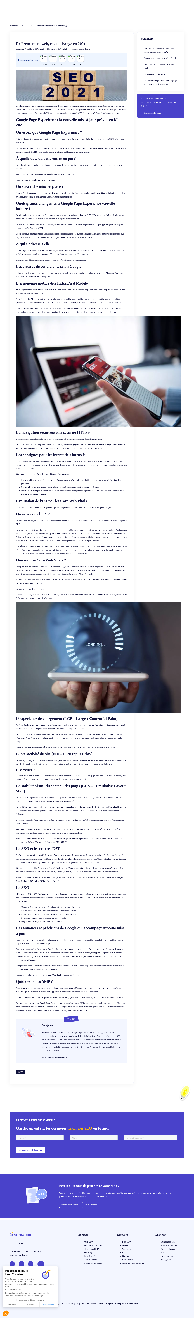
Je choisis (30, 1305)
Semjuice (14, 26)
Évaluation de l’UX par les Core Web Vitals (159, 66)
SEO (31, 26)
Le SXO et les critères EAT (155, 74)
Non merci (12, 1305)
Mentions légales (106, 1303)
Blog (23, 26)
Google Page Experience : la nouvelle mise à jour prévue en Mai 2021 (159, 50)
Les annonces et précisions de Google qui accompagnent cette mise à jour (160, 82)
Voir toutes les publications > (54, 1057)
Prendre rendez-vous (152, 113)
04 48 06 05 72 (19, 1243)
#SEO (20, 1072)
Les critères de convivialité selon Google (160, 58)
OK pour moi (49, 1305)
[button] (5, 1313)
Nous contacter (91, 1205)
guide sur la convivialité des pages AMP (61, 997)
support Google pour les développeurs (39, 180)
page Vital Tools (54, 975)
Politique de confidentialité (126, 1303)
